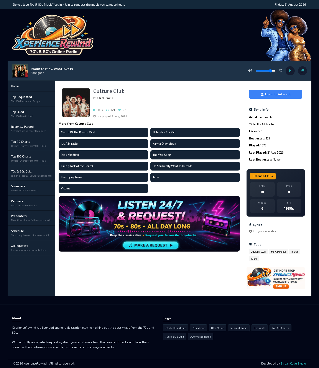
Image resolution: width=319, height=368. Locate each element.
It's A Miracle (69, 143)
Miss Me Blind (70, 154)
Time (156, 177)
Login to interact (278, 94)
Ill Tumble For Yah (164, 132)
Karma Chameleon (164, 143)
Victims (65, 188)
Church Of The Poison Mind (78, 132)
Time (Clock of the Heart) (77, 166)
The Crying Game (71, 177)
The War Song (162, 154)
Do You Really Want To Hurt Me (172, 166)
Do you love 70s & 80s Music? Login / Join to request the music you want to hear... (69, 4)
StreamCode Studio (293, 363)
